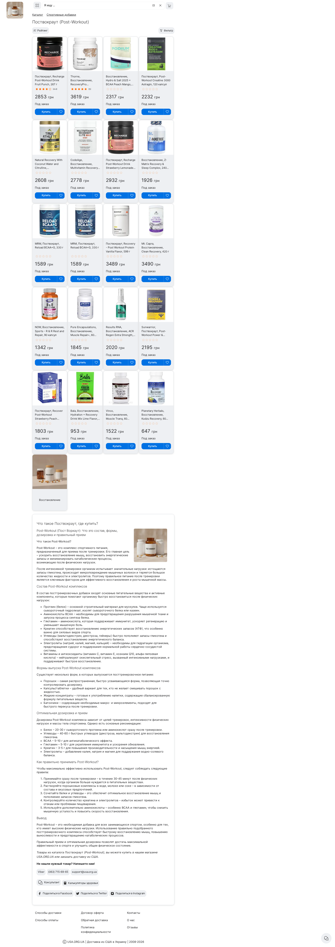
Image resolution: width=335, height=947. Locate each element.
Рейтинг (42, 30)
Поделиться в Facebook (57, 893)
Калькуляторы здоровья (83, 883)
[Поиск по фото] (154, 5)
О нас (131, 920)
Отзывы (132, 927)
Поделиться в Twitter (94, 893)
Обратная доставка (94, 920)
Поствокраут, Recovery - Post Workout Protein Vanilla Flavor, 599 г (120, 247)
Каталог (37, 14)
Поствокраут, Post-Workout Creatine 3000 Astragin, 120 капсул (156, 80)
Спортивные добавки (61, 14)
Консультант (51, 882)
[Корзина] (169, 5)
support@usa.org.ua (84, 871)
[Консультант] (326, 938)
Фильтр (168, 30)
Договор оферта (92, 913)
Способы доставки (48, 913)
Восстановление (49, 500)
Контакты (133, 913)
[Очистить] (161, 5)
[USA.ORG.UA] (37, 5)
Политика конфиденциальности (96, 930)
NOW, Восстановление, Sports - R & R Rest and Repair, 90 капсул (49, 331)
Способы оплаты (46, 920)
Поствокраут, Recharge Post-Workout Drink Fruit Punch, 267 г (49, 80)
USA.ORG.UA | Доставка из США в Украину (96, 942)
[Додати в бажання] (60, 112)
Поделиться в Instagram (130, 893)
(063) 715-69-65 (58, 871)
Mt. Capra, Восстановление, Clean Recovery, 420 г (155, 247)
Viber (41, 871)
